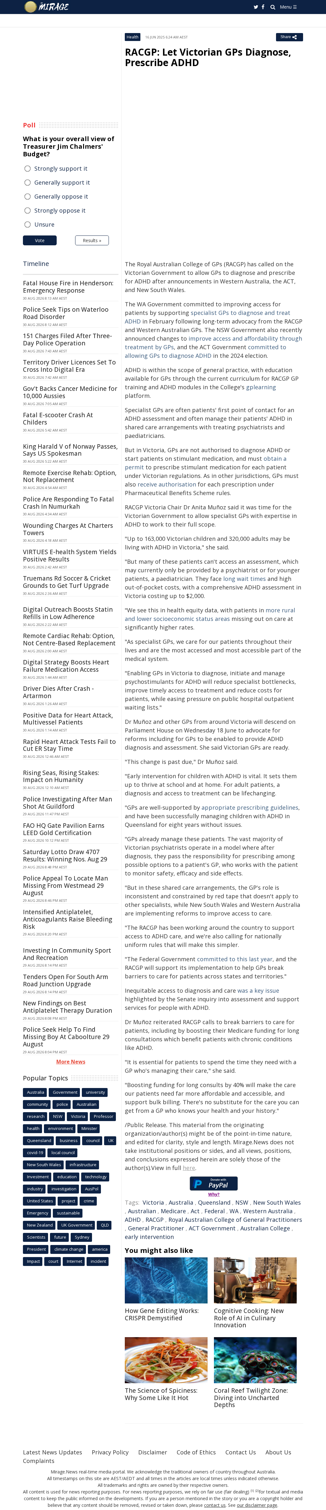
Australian (142, 1211)
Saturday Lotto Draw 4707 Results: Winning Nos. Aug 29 (65, 855)
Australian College (265, 1228)
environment (60, 1128)
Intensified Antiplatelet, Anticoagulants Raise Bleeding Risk (67, 919)
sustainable (68, 1213)
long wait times (244, 578)
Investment (38, 1177)
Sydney (82, 1237)
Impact (33, 1261)
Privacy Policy (110, 1452)
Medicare (173, 1211)
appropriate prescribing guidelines (250, 807)
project (68, 1201)
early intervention (149, 1237)
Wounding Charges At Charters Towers (68, 529)
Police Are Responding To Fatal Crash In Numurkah (68, 503)
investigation (64, 1189)
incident (98, 1261)
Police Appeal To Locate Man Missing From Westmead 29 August (65, 885)
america (100, 1249)
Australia (181, 1202)
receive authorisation (167, 484)
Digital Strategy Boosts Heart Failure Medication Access (66, 666)
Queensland (214, 1202)
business (69, 1140)
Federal (214, 1211)
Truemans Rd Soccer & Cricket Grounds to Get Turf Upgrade (67, 582)
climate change (68, 1249)
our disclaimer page (257, 1505)
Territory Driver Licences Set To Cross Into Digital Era (69, 366)
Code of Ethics (196, 1452)
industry (35, 1189)
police (62, 1104)
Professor (103, 1116)
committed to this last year (235, 959)
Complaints (38, 1461)
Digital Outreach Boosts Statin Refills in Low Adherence (68, 613)
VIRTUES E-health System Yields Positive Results (70, 555)
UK (111, 1140)
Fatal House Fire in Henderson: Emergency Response (68, 287)
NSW (241, 1202)
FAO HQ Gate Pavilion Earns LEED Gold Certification (63, 829)
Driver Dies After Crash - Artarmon (58, 692)
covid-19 (35, 1152)
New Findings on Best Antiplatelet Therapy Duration (67, 1007)
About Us (278, 1452)
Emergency (37, 1213)
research (36, 1116)
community (37, 1104)
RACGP (154, 1219)
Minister (89, 1128)
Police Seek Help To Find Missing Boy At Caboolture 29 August (66, 1036)
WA (234, 1211)
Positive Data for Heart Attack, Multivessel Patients (68, 719)
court (53, 1261)
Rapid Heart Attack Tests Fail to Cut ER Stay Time (69, 745)
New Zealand (40, 1225)
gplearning (261, 387)
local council (63, 1152)
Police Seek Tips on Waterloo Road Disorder (66, 313)
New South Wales (277, 1202)
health (33, 1128)
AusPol (91, 1189)
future (60, 1237)
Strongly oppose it (60, 210)
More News (70, 1061)
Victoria (153, 1202)
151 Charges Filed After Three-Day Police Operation (67, 339)
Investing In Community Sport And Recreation (67, 954)
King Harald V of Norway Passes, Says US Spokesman (70, 450)
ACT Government (212, 1228)
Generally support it (62, 182)
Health (132, 37)
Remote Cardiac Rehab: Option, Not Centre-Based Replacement (69, 639)
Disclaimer (152, 1452)
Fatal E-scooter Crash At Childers (58, 418)
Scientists (36, 1237)
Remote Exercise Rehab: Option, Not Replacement (70, 476)
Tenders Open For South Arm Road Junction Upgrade (65, 980)
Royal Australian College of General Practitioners (235, 1219)
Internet (74, 1261)
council (93, 1140)
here (189, 1168)
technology (96, 1177)
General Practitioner (156, 1228)
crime (89, 1201)
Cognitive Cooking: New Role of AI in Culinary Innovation (249, 1318)
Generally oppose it (61, 196)
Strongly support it (61, 168)
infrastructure (83, 1164)
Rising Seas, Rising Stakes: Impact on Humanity (61, 776)
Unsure (44, 224)
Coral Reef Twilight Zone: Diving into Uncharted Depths (251, 1397)
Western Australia (268, 1211)
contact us (215, 1505)
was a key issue (258, 990)
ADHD (133, 1219)
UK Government (76, 1225)
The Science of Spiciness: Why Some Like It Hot (161, 1394)
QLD (105, 1225)
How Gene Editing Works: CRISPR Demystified (162, 1314)
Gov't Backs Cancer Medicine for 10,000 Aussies (70, 392)
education (67, 1177)
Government (65, 1092)
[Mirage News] (49, 7)
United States (40, 1201)
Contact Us (240, 1452)
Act (195, 1211)
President (36, 1249)
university (95, 1092)
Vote (40, 240)
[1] (252, 1491)
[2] (257, 1491)
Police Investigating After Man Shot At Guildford (67, 803)
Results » (92, 240)
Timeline (36, 263)
